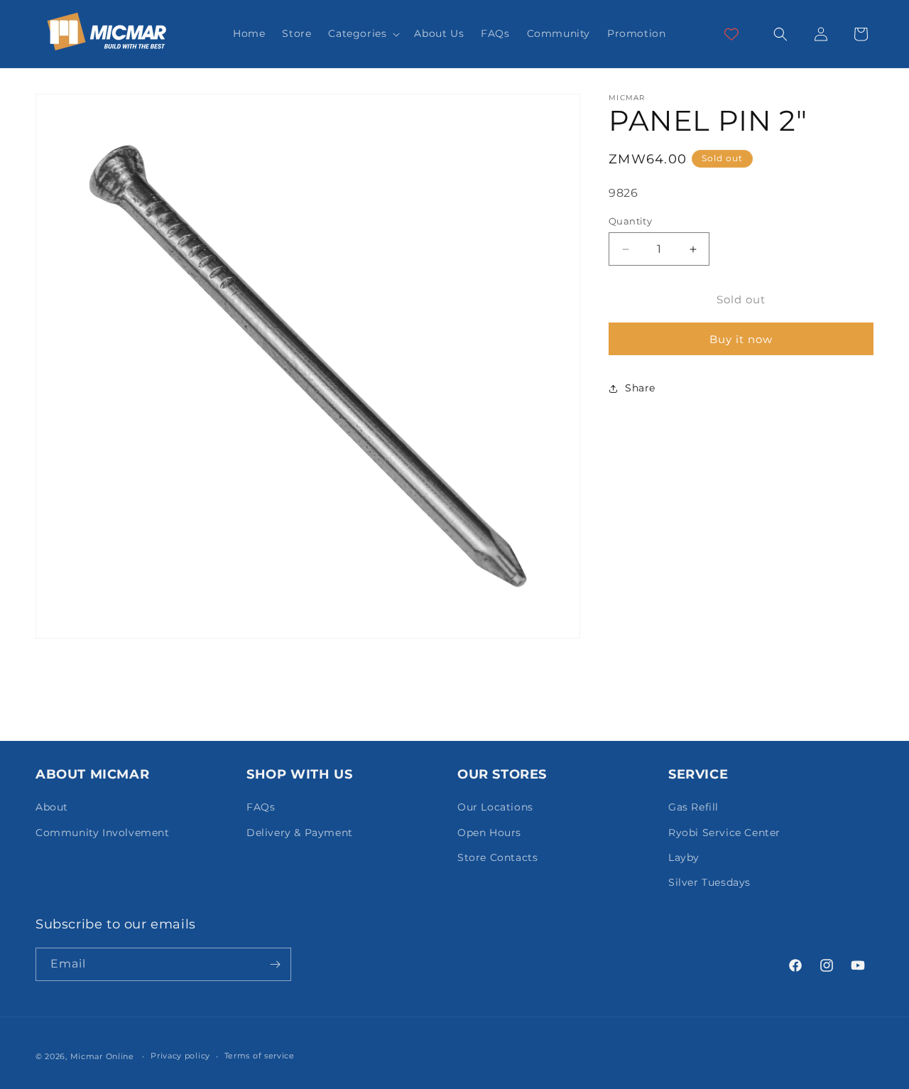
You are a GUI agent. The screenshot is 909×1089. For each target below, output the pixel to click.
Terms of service (259, 1056)
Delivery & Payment (299, 832)
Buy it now (741, 339)
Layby (684, 857)
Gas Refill (693, 807)
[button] (362, 33)
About (52, 807)
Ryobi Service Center (724, 832)
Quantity (630, 221)
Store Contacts (497, 857)
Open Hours (489, 832)
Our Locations (495, 807)
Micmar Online (102, 1056)
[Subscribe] (274, 964)
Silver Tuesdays (709, 882)
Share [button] (640, 388)
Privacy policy (180, 1056)
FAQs (260, 807)
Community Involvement (103, 832)
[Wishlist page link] (731, 34)
